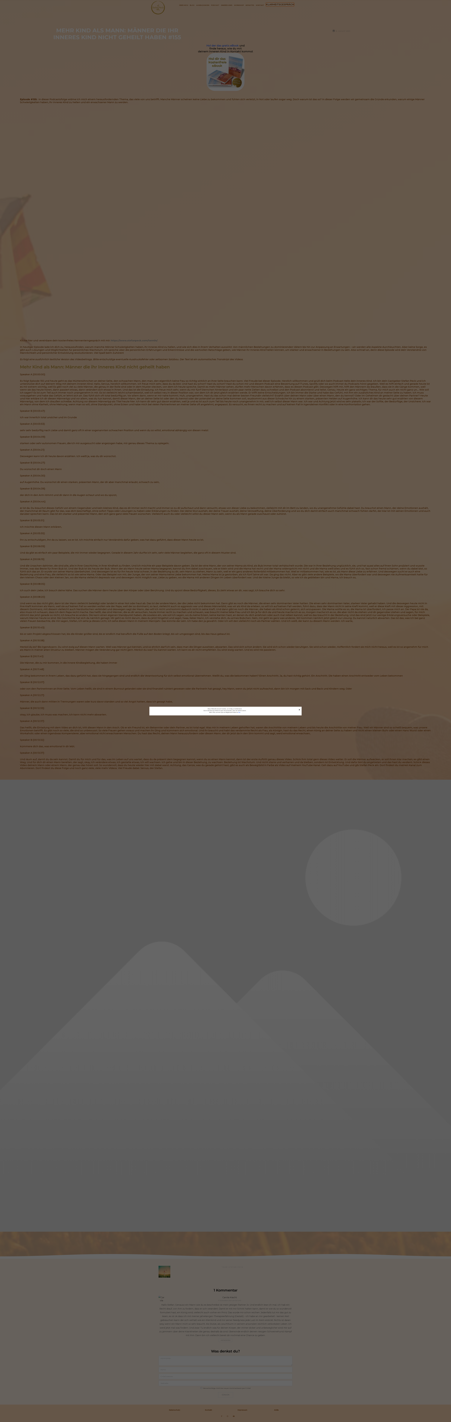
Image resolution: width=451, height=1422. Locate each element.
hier (239, 712)
